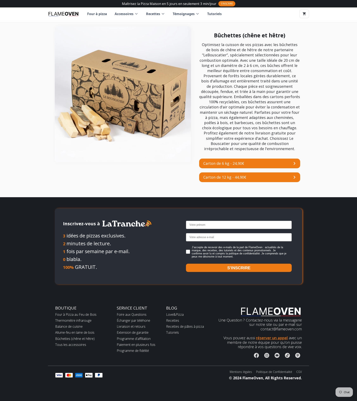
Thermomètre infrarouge (73, 321)
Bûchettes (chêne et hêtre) (75, 339)
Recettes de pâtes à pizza (185, 327)
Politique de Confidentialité (274, 372)
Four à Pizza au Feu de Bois (75, 315)
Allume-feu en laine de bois (74, 333)
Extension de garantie (133, 333)
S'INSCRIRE (238, 268)
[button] (126, 13)
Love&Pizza (175, 315)
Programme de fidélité (133, 351)
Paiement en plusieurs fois (136, 345)
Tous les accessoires (70, 345)
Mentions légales (241, 372)
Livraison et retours (131, 327)
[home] (63, 14)
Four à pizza (97, 14)
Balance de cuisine (69, 327)
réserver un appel (272, 337)
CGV (299, 372)
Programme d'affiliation (134, 339)
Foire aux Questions (131, 315)
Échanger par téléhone (133, 321)
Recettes (172, 321)
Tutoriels (214, 14)
